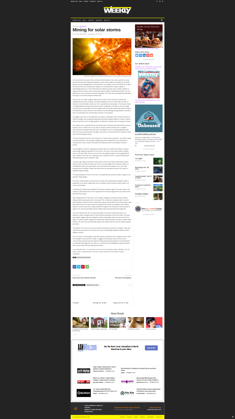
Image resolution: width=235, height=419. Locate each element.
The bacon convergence (123, 278)
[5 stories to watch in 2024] (158, 187)
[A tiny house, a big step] (99, 322)
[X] (162, 1)
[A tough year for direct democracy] (81, 322)
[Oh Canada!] (117, 322)
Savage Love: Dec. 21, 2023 (120, 303)
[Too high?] (82, 295)
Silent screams (151, 329)
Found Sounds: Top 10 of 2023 (143, 177)
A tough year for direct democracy (80, 330)
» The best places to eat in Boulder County (146, 48)
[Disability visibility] (158, 196)
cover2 (79, 257)
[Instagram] (160, 1)
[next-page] (130, 285)
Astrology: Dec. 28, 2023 (99, 303)
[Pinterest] (83, 267)
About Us (100, 1)
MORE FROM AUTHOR (92, 285)
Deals (80, 1)
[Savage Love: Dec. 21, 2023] (122, 295)
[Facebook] (157, 1)
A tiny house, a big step (99, 329)
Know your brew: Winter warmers (84, 278)
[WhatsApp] (87, 267)
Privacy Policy (159, 417)
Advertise (93, 1)
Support (86, 1)
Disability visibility (141, 194)
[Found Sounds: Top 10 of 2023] (158, 178)
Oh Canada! (113, 329)
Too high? (75, 303)
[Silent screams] (154, 322)
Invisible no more (134, 329)
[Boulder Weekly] (117, 10)
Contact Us (129, 417)
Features (76, 26)
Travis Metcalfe (80, 34)
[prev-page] (128, 285)
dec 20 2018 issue (86, 257)
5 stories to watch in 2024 (142, 186)
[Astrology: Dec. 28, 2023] (102, 295)
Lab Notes (82, 26)
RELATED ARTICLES (79, 285)
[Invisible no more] (136, 322)
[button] (162, 20)
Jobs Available (150, 417)
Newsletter (74, 1)
